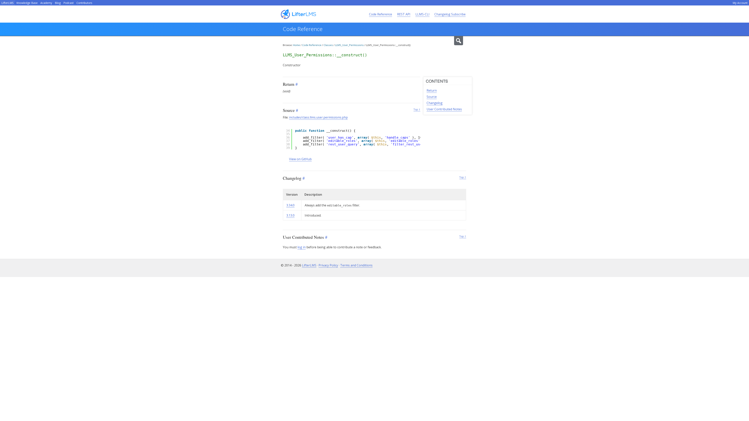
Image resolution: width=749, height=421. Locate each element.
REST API (403, 14)
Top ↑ (417, 109)
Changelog (435, 103)
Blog (58, 3)
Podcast (68, 3)
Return (432, 90)
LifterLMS (7, 3)
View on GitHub (300, 159)
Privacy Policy (328, 265)
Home (296, 45)
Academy (46, 3)
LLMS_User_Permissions (349, 45)
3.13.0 (290, 215)
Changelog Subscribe (450, 14)
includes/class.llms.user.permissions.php (318, 117)
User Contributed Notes (444, 109)
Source (432, 97)
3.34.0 (290, 205)
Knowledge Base (27, 3)
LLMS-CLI (422, 14)
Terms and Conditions (356, 265)
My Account (740, 3)
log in (301, 247)
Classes (328, 45)
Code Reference (380, 14)
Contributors (84, 3)
